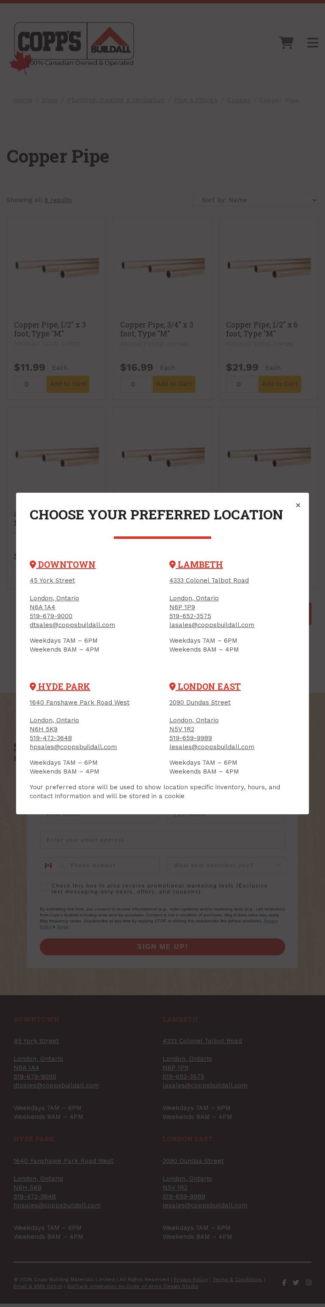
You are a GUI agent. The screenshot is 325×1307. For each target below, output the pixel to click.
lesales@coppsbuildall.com (211, 747)
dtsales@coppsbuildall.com (72, 625)
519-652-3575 (190, 616)
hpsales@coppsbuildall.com (73, 747)
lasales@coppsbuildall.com (211, 625)
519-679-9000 (51, 616)
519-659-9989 (190, 738)
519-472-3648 (51, 738)
